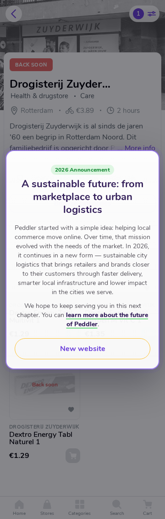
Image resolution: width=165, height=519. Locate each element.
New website (82, 349)
